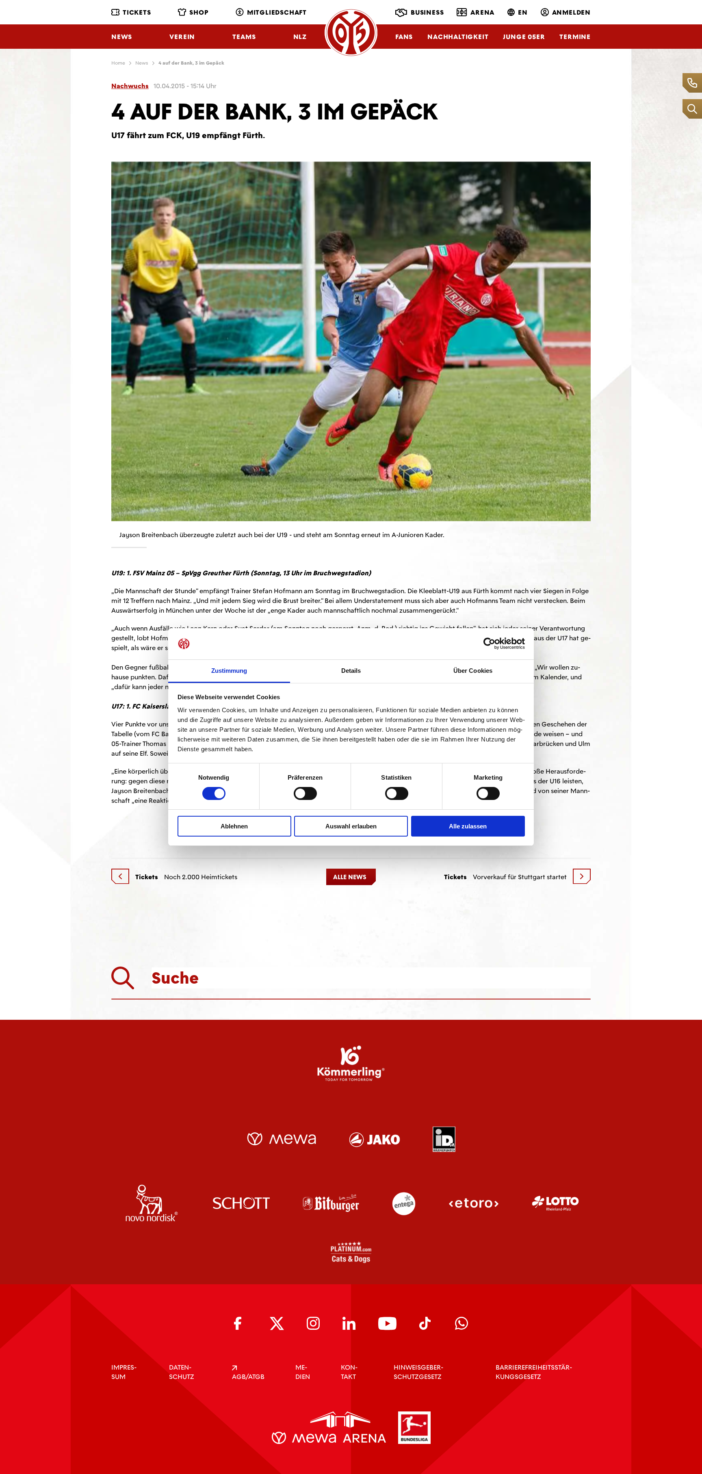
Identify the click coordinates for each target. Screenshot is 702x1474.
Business (427, 12)
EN (523, 12)
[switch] (305, 793)
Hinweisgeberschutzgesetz (418, 1372)
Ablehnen (234, 826)
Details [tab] (351, 670)
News (121, 37)
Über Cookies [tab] (472, 670)
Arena (482, 12)
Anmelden (571, 12)
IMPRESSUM (123, 1372)
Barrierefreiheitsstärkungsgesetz (534, 1372)
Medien (302, 1372)
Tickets (137, 12)
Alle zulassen (468, 826)
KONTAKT (349, 1372)
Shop (198, 12)
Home (118, 63)
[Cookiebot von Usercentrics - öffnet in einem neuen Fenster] (489, 643)
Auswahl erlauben (351, 826)
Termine (575, 37)
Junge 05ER (524, 37)
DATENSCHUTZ (181, 1372)
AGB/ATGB (248, 1376)
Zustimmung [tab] (229, 670)
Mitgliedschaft (277, 12)
